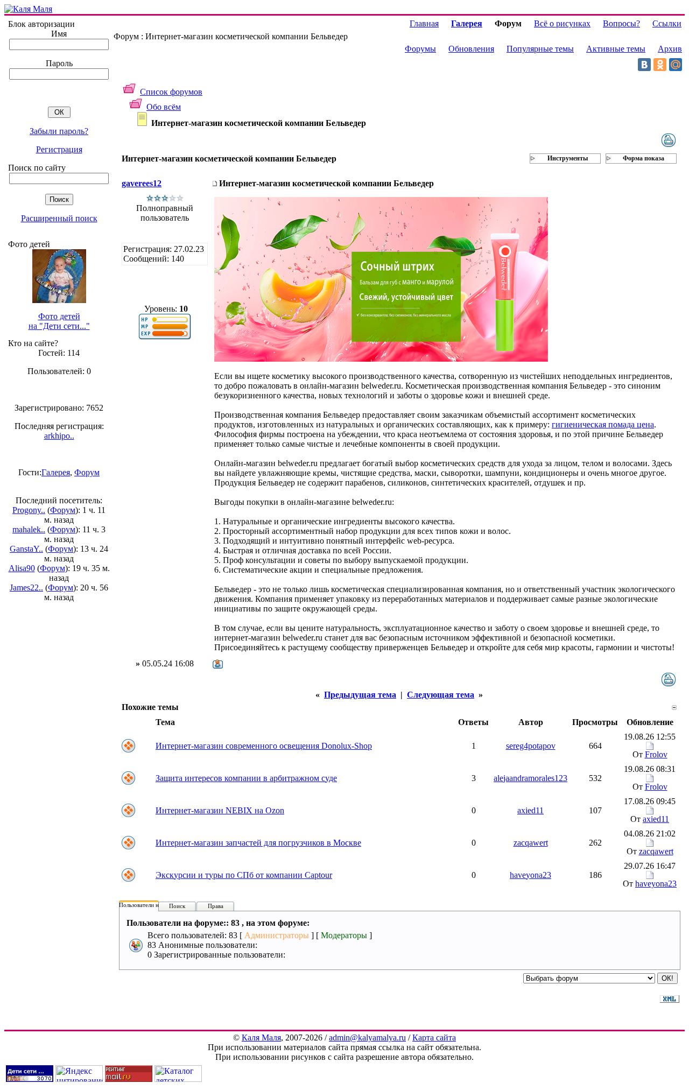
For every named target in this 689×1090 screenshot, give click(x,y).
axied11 (530, 810)
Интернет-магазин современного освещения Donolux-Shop (264, 745)
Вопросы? (621, 23)
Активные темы (615, 48)
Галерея (55, 472)
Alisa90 (22, 568)
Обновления (471, 48)
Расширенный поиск (59, 218)
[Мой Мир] (675, 64)
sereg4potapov (531, 745)
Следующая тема (440, 694)
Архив (670, 48)
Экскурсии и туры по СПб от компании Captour (244, 875)
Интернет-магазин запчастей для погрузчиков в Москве (258, 842)
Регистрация (59, 149)
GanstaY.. (26, 548)
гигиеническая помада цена (603, 424)
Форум (87, 472)
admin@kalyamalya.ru (367, 1037)
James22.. (26, 587)
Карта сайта (434, 1037)
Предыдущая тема (360, 694)
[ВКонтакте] (644, 64)
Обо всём (163, 106)
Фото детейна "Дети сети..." (59, 321)
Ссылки (666, 23)
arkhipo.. (59, 435)
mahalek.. (28, 529)
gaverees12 (141, 183)
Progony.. (28, 510)
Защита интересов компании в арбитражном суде (246, 778)
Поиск (177, 906)
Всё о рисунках (562, 23)
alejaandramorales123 (530, 778)
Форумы (420, 48)
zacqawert (531, 842)
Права (215, 906)
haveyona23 (530, 875)
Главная (424, 23)
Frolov (656, 754)
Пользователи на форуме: (152, 905)
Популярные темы (540, 48)
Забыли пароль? (59, 131)
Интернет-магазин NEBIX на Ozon (220, 810)
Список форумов (171, 91)
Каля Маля (261, 1037)
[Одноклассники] (659, 64)
